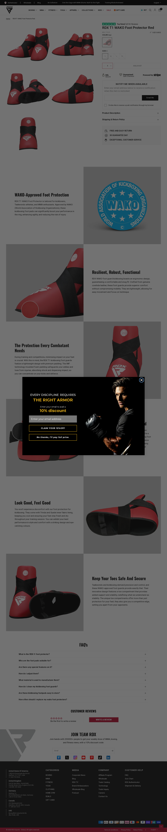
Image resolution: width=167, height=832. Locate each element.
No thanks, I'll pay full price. (53, 437)
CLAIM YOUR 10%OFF (53, 428)
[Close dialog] (141, 380)
